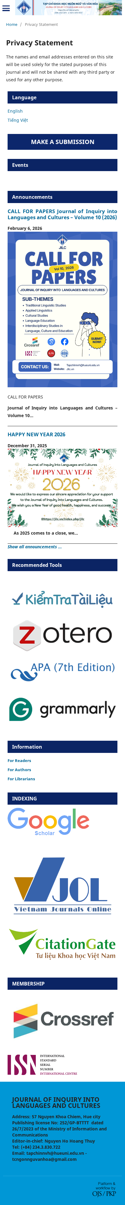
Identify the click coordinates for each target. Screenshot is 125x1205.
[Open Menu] (6, 8)
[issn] (42, 1073)
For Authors (19, 769)
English (15, 111)
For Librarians (21, 779)
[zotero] (62, 650)
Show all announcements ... (35, 547)
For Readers (19, 760)
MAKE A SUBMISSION (62, 142)
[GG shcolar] (48, 835)
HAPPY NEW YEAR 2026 (36, 434)
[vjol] (62, 914)
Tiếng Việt (18, 120)
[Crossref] (62, 1046)
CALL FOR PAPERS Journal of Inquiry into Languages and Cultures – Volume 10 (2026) (62, 214)
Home (11, 24)
